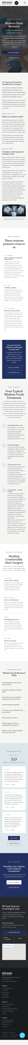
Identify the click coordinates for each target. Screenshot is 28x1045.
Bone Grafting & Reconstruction (9, 1008)
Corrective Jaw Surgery (8, 1011)
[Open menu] (24, 2)
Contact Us (5, 1026)
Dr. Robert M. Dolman (7, 988)
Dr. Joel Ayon (5, 990)
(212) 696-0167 (6, 1024)
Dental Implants (6, 1006)
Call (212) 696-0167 (14, 58)
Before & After (5, 992)
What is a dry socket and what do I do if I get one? (14, 731)
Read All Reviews (14, 843)
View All (4, 1013)
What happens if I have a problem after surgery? (14, 724)
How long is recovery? (14, 718)
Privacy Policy (5, 1035)
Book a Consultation (14, 52)
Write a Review (14, 838)
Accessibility (13, 1036)
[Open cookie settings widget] (16, 3)
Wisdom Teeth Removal (8, 1004)
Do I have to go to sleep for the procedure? (14, 711)
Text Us (20, 938)
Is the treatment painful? (14, 704)
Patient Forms (5, 997)
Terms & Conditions (14, 1035)
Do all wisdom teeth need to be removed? (14, 683)
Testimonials (5, 995)
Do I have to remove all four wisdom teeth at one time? (14, 698)
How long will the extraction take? (14, 691)
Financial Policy (5, 1036)
